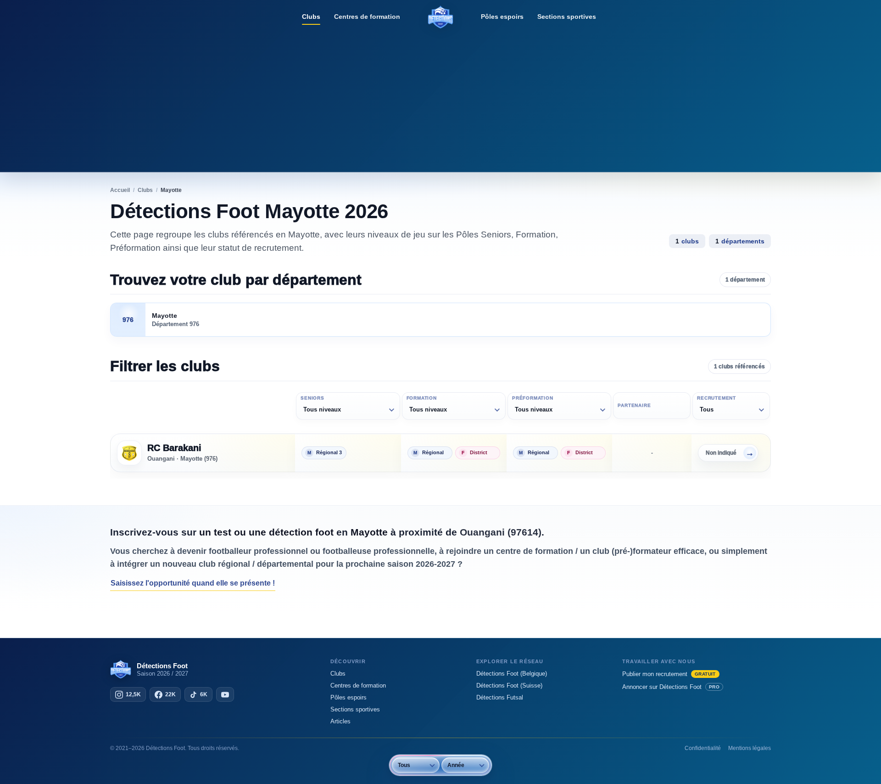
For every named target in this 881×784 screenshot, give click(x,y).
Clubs (311, 16)
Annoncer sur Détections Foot (670, 686)
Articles (340, 721)
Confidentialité (703, 748)
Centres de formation (367, 16)
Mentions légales (749, 748)
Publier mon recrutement (669, 674)
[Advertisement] (440, 98)
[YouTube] (225, 694)
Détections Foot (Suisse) (509, 685)
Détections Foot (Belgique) (511, 673)
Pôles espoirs (502, 16)
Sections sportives (566, 16)
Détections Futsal (499, 697)
